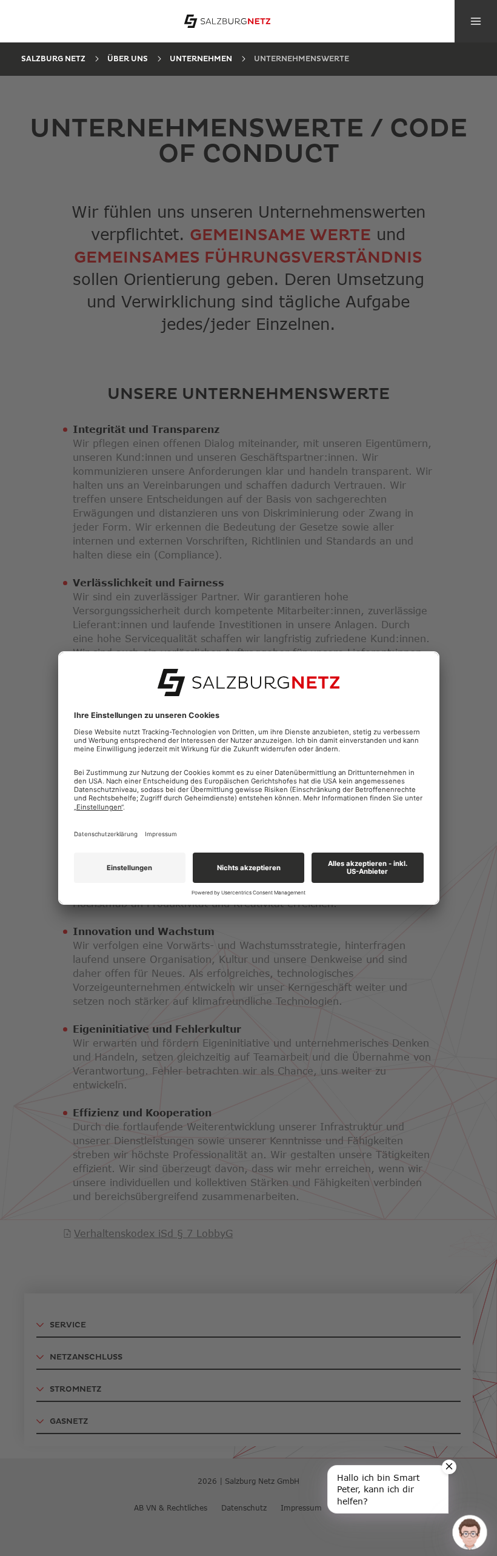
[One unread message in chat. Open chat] (469, 1532)
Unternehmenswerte (301, 59)
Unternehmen (201, 59)
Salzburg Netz (53, 59)
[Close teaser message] (449, 1467)
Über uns (127, 59)
